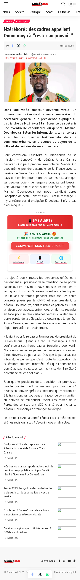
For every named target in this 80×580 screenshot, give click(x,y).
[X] (64, 561)
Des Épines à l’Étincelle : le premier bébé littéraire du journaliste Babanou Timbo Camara (25, 448)
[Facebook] (59, 561)
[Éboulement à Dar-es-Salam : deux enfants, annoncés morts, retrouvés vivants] (67, 514)
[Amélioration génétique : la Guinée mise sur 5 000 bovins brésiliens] (67, 532)
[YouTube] (69, 561)
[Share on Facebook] (12, 46)
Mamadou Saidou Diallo (16, 54)
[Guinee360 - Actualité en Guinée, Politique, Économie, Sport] (40, 4)
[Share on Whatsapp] (24, 46)
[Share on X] (18, 46)
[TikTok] (74, 561)
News (9, 21)
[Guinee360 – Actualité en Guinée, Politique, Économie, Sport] (12, 561)
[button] (7, 3)
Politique (22, 21)
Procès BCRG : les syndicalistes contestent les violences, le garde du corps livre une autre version (28, 492)
